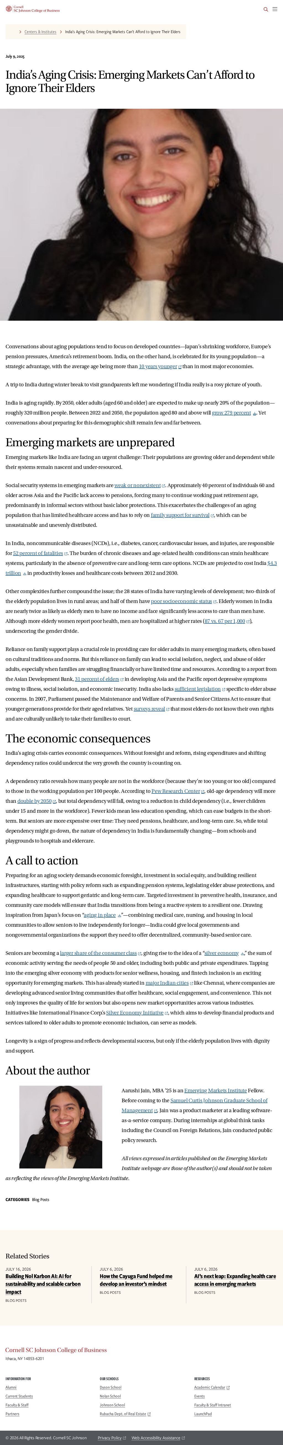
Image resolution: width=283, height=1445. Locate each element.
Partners (12, 1414)
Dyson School (110, 1387)
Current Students (19, 1396)
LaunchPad (203, 1414)
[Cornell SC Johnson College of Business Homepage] (141, 1351)
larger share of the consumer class (98, 953)
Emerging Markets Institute (215, 1091)
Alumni (11, 1387)
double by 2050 (34, 801)
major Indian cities (167, 983)
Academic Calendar (209, 1387)
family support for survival (180, 515)
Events (199, 1396)
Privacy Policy (110, 1438)
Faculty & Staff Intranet (212, 1405)
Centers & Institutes (40, 32)
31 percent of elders (97, 679)
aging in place (100, 915)
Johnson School (112, 1405)
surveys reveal (149, 709)
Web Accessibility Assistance (156, 1438)
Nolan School (110, 1396)
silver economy (222, 953)
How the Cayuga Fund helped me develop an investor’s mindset (136, 1280)
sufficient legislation (198, 689)
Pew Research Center (175, 791)
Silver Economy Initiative (135, 1013)
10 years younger (158, 366)
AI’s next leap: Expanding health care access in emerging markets (235, 1280)
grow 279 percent (231, 413)
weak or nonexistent (137, 485)
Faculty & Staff (17, 1405)
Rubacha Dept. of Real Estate (123, 1414)
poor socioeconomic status (181, 601)
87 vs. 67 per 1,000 (225, 621)
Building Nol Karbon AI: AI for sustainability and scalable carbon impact (43, 1284)
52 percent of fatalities (38, 553)
